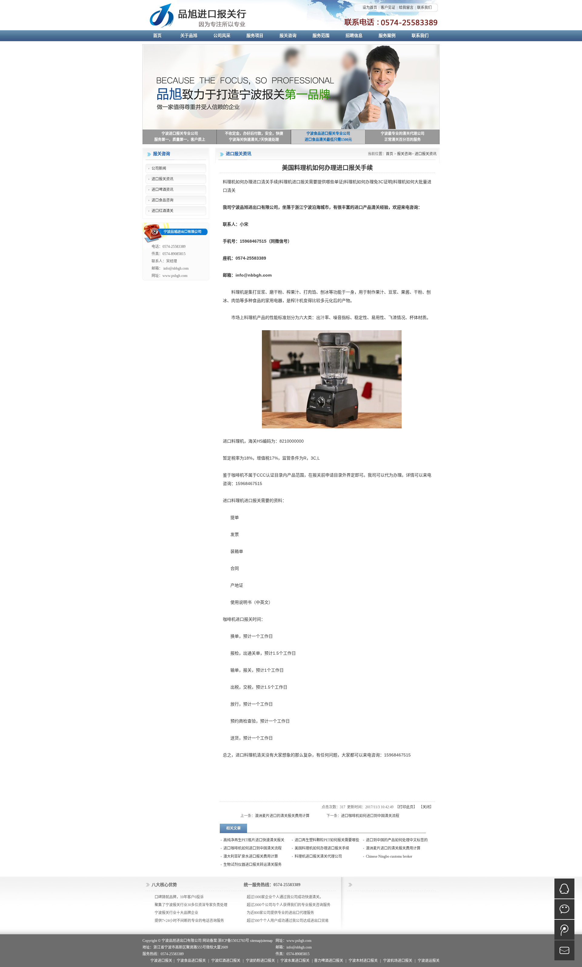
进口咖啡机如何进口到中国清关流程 (370, 816)
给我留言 (406, 7)
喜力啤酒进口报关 (328, 961)
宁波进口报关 (161, 961)
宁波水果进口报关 (294, 961)
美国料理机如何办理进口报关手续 (322, 848)
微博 (564, 930)
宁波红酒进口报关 (225, 961)
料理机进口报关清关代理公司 (318, 856)
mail (564, 950)
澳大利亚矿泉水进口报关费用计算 (250, 856)
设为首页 (370, 7)
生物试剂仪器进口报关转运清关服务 (252, 864)
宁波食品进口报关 (191, 961)
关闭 (426, 807)
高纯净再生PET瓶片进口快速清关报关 (253, 840)
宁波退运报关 (429, 961)
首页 (389, 154)
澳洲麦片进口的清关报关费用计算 (282, 816)
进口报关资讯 (425, 154)
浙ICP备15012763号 (233, 941)
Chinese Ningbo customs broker (389, 856)
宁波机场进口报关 (397, 961)
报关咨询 (404, 154)
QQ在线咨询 (564, 889)
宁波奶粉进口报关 (260, 961)
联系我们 (424, 7)
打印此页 (406, 807)
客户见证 (388, 7)
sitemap (255, 941)
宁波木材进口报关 (363, 961)
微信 (564, 909)
